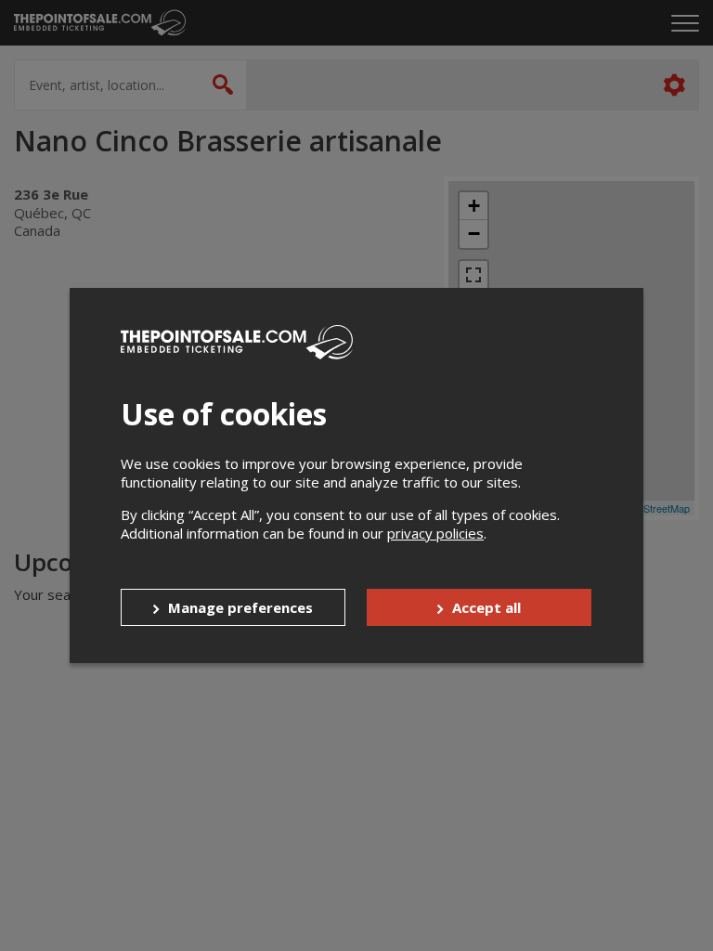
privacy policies (435, 533)
